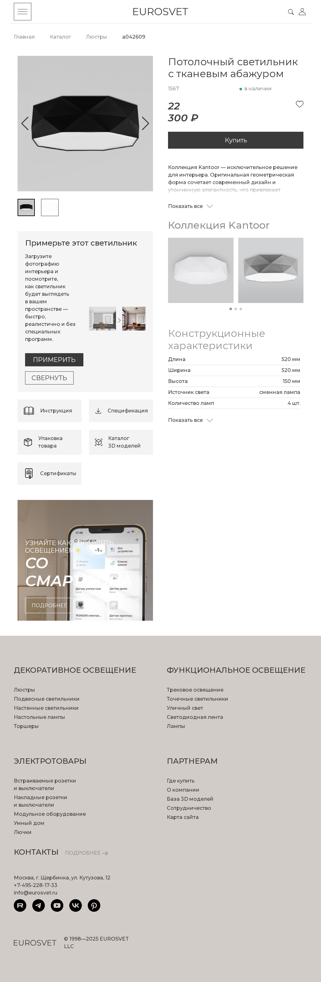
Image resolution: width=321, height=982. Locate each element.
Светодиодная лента (195, 717)
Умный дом (29, 823)
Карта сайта (183, 817)
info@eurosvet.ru (35, 893)
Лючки (23, 832)
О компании (183, 790)
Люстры (24, 690)
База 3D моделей (190, 799)
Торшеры (26, 726)
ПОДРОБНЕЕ (83, 853)
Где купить (181, 781)
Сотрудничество (189, 808)
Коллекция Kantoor (219, 225)
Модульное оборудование (50, 814)
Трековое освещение (195, 690)
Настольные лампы (39, 717)
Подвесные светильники (47, 699)
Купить (236, 140)
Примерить (54, 360)
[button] (25, 123)
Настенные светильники (46, 708)
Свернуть (49, 378)
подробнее (49, 605)
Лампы (176, 726)
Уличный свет (185, 708)
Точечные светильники (197, 699)
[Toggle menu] (22, 11)
